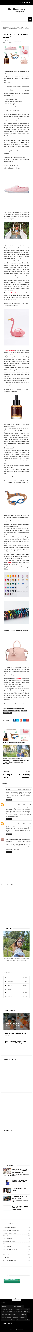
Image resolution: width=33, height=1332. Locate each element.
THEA (19, 678)
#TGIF (9, 26)
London (6, 1244)
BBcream (9, 1311)
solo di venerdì (7, 27)
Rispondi (9, 799)
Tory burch (23, 710)
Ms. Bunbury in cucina (10, 1249)
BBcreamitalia (18, 1311)
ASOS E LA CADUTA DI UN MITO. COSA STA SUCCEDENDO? (20, 1207)
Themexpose (19, 1330)
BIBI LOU (26, 1311)
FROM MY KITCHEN (9, 1241)
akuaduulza (15, 26)
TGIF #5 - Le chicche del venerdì (13, 742)
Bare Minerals (22, 1314)
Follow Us (16, 1299)
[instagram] (19, 2)
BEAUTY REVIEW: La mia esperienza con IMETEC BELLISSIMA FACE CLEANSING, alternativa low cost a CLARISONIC (16, 1172)
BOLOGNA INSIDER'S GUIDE (11, 1230)
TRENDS (6, 1263)
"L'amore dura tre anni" (16, 1306)
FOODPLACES (8, 1238)
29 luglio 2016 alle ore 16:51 (24, 804)
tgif (22, 27)
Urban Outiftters (9, 350)
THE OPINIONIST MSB (10, 1260)
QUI (9, 562)
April (3, 1311)
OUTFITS (6, 1252)
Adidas (26, 1309)
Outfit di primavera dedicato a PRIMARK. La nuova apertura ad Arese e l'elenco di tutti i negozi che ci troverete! (16, 761)
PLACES (6, 1255)
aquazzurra (5, 1320)
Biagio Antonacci (6, 1317)
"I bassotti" (5, 1306)
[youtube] (29, 2)
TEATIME (6, 1257)
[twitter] (24, 2)
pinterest (17, 992)
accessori (22, 1317)
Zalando (13, 293)
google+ (17, 989)
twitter (17, 985)
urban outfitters (12, 28)
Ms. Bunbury (7, 1246)
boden (27, 1320)
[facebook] (22, 2)
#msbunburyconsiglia (10, 1227)
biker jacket (20, 1320)
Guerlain (23, 26)
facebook (17, 981)
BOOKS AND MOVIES (10, 1233)
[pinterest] (27, 2)
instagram (17, 977)
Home (4, 26)
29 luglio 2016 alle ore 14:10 (24, 789)
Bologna (15, 1317)
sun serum (16, 27)
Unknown (8, 805)
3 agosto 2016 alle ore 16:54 (24, 841)
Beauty (6, 1236)
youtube (17, 996)
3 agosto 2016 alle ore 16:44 (24, 823)
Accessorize (19, 1309)
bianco (12, 1320)
